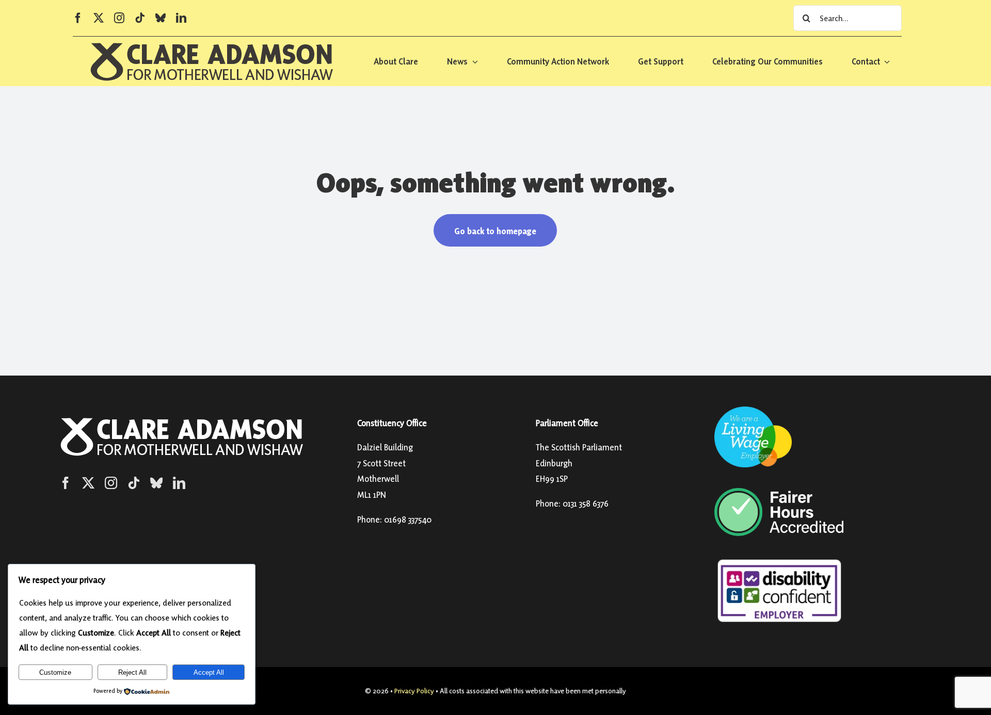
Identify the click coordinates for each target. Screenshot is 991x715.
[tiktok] (140, 18)
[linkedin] (181, 18)
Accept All (209, 672)
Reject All (132, 672)
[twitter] (98, 18)
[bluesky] (160, 18)
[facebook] (78, 18)
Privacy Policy (414, 690)
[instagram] (119, 18)
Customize (55, 672)
